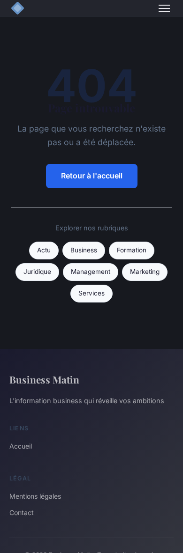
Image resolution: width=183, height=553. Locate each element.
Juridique (37, 271)
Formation (131, 250)
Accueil (20, 446)
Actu (44, 250)
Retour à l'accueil (91, 175)
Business (83, 250)
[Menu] (164, 8)
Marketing (145, 271)
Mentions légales (35, 496)
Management (90, 271)
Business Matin (44, 379)
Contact (21, 512)
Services (91, 293)
